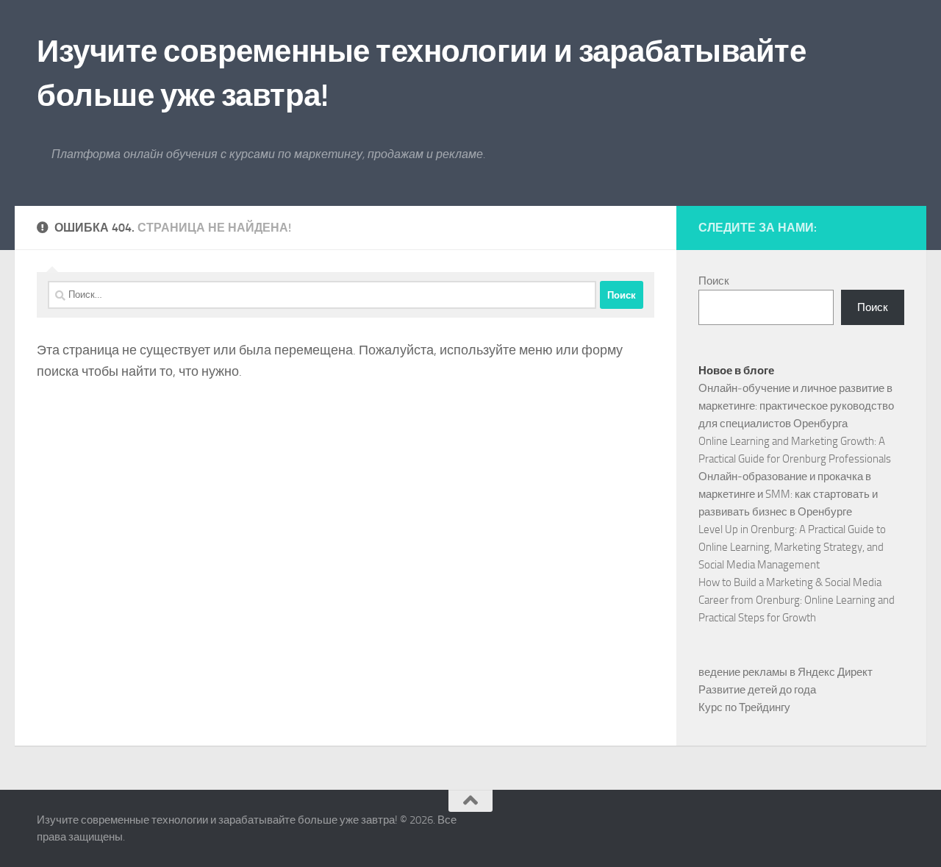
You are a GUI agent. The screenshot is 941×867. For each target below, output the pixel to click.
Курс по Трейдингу (744, 707)
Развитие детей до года (757, 689)
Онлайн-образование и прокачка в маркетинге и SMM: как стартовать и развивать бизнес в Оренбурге (788, 494)
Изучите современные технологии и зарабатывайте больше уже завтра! (421, 73)
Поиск (713, 281)
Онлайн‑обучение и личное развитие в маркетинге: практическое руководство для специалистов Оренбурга (796, 406)
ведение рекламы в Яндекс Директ (785, 672)
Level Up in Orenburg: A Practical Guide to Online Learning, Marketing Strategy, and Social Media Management (792, 547)
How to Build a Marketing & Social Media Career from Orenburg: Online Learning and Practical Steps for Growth (796, 600)
